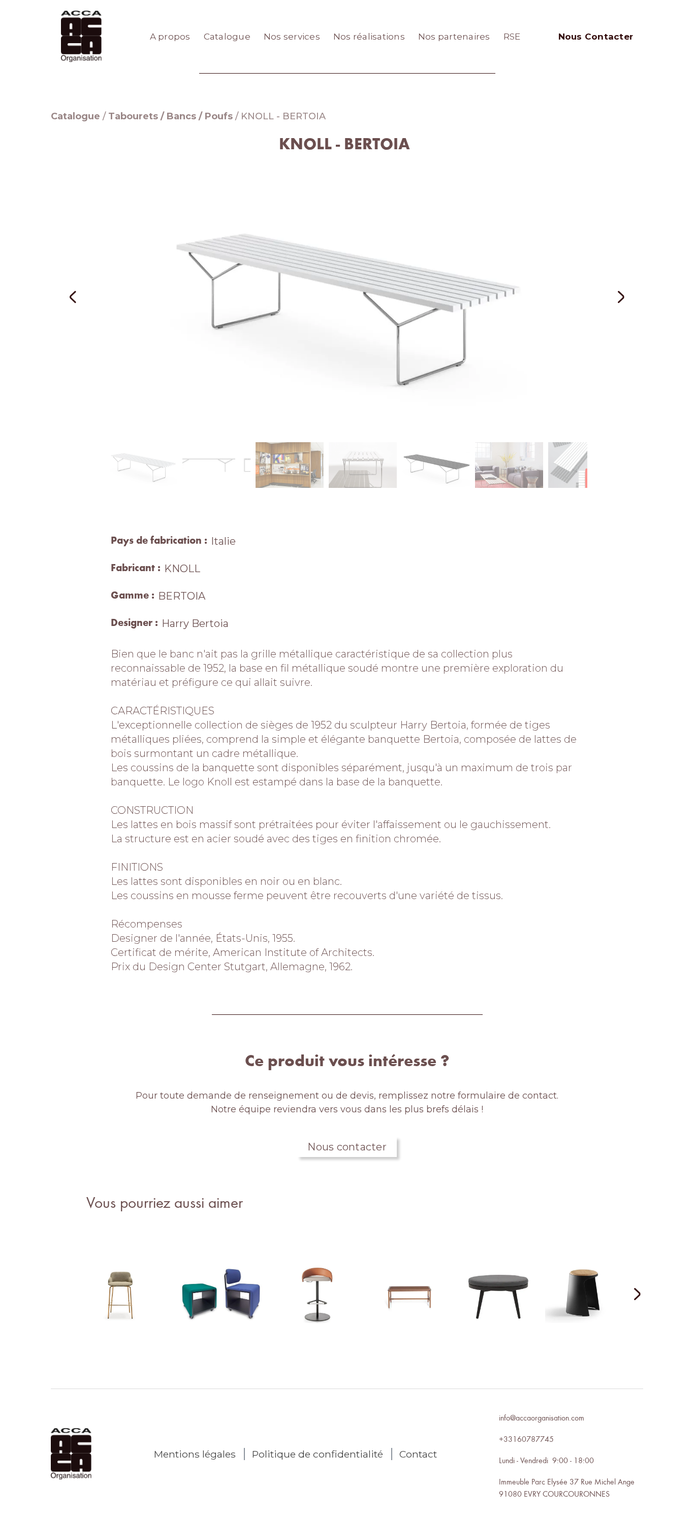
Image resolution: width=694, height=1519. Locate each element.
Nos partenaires (454, 36)
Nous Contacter (596, 36)
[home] (81, 36)
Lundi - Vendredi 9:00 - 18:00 (546, 1460)
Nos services (292, 36)
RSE (512, 36)
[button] (86, 297)
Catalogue (227, 36)
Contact (418, 1454)
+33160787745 (526, 1439)
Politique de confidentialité (317, 1454)
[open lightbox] (347, 297)
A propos (170, 36)
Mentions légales (195, 1454)
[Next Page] (631, 1295)
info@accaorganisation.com (541, 1417)
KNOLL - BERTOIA (283, 116)
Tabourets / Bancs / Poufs (170, 116)
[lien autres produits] (120, 1302)
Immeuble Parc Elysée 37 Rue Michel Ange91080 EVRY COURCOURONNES (567, 1487)
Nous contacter (347, 1147)
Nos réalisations (369, 36)
